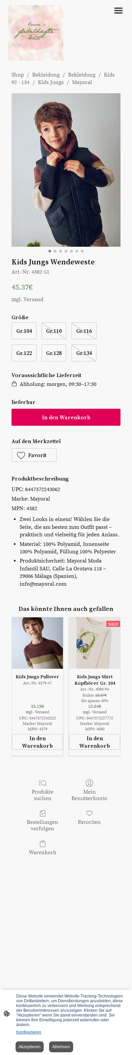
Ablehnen (61, 1046)
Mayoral (82, 82)
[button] (34, 455)
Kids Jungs (51, 82)
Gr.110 (54, 331)
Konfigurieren (28, 1032)
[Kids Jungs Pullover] (37, 643)
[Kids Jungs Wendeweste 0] (66, 170)
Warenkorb (42, 852)
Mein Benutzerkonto (89, 795)
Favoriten (89, 822)
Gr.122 (24, 353)
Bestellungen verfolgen (42, 825)
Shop (18, 74)
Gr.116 (84, 331)
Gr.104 (24, 331)
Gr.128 (54, 353)
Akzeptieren (30, 1046)
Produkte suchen (42, 795)
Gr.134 (84, 353)
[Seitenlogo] (35, 33)
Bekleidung (46, 74)
